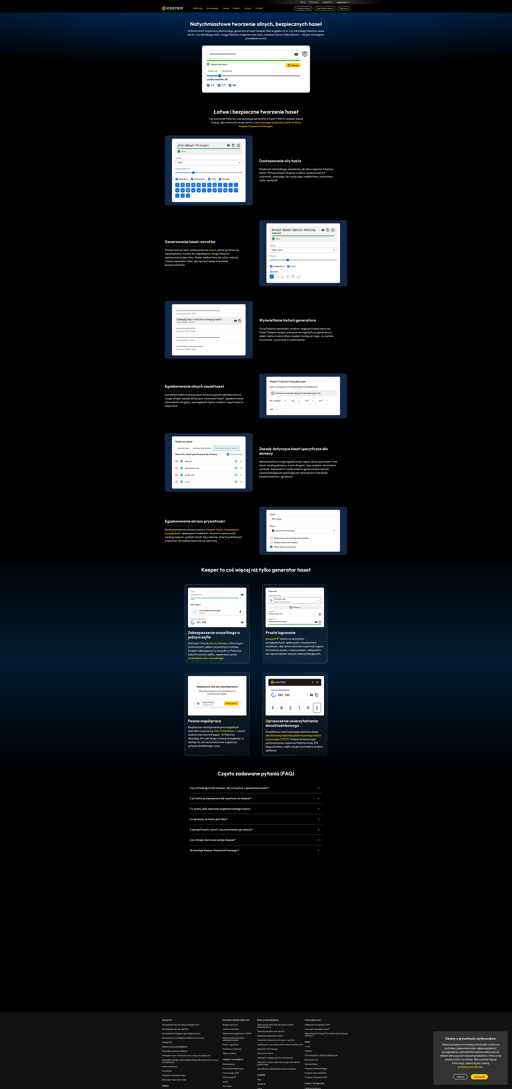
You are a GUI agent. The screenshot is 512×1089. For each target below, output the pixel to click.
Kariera (308, 1051)
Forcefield (167, 1071)
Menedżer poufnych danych (174, 1051)
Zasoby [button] (247, 8)
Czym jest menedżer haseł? (317, 1029)
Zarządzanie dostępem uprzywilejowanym (181, 1033)
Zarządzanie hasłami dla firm (175, 1029)
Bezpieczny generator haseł (270, 1035)
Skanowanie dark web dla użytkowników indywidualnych (275, 1025)
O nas (307, 1046)
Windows (261, 1084)
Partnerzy (313, 2)
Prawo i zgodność (231, 1044)
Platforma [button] (197, 8)
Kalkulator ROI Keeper (267, 1049)
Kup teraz (344, 8)
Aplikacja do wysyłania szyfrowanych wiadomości (280, 1044)
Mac (259, 1079)
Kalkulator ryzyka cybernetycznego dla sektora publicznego (278, 1063)
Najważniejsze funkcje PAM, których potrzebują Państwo (326, 1034)
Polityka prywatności (232, 1049)
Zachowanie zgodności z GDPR (237, 1033)
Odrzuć (460, 1076)
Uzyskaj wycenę (303, 8)
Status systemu (229, 1053)
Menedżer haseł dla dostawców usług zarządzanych (186, 1055)
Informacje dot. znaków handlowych (321, 1055)
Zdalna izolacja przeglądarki (174, 1046)
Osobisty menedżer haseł (174, 1075)
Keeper (172, 8)
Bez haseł (227, 1086)
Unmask (296, 54)
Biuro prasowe (311, 1059)
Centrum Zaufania (231, 1029)
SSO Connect (229, 1077)
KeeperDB (167, 1042)
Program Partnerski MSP (316, 1077)
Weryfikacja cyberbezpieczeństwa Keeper (276, 1068)
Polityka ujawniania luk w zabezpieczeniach (234, 1038)
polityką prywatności (470, 1066)
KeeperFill (272, 638)
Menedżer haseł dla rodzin (174, 1079)
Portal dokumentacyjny (233, 1068)
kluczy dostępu (219, 643)
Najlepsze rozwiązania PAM (317, 1024)
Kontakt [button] (259, 8)
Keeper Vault (214, 529)
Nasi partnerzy (311, 1064)
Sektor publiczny (169, 1066)
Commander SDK (231, 1073)
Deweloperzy (229, 1064)
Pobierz (236, 8)
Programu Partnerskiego (316, 1068)
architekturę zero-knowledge (206, 658)
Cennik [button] (226, 8)
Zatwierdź (479, 1076)
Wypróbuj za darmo (325, 8)
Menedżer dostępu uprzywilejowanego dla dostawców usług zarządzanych (190, 1060)
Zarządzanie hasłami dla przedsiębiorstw (180, 1024)
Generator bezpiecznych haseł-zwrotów (276, 1040)
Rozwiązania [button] (212, 8)
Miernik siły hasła (265, 1053)
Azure (225, 1081)
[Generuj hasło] (305, 54)
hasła (212, 250)
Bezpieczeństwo (230, 1024)
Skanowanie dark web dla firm (271, 1031)
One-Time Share (224, 731)
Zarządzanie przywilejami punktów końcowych (183, 1037)
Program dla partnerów (315, 1073)
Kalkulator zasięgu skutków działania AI (275, 1057)
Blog (303, 2)
